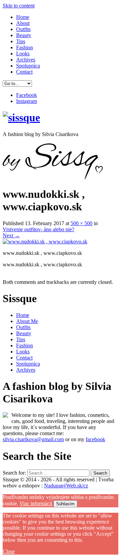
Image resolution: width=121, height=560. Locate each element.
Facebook (26, 95)
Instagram (26, 101)
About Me (27, 321)
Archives (25, 59)
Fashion (24, 47)
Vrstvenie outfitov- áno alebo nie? (38, 229)
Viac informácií (35, 503)
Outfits (23, 29)
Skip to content (19, 5)
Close (9, 551)
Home (22, 17)
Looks (23, 53)
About (23, 23)
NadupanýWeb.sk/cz (66, 485)
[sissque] (21, 117)
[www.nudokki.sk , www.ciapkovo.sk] (45, 241)
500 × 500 (81, 223)
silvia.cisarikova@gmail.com (33, 439)
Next (11, 235)
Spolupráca (28, 66)
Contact (24, 72)
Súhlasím (65, 503)
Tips (20, 41)
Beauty (23, 35)
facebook (95, 439)
